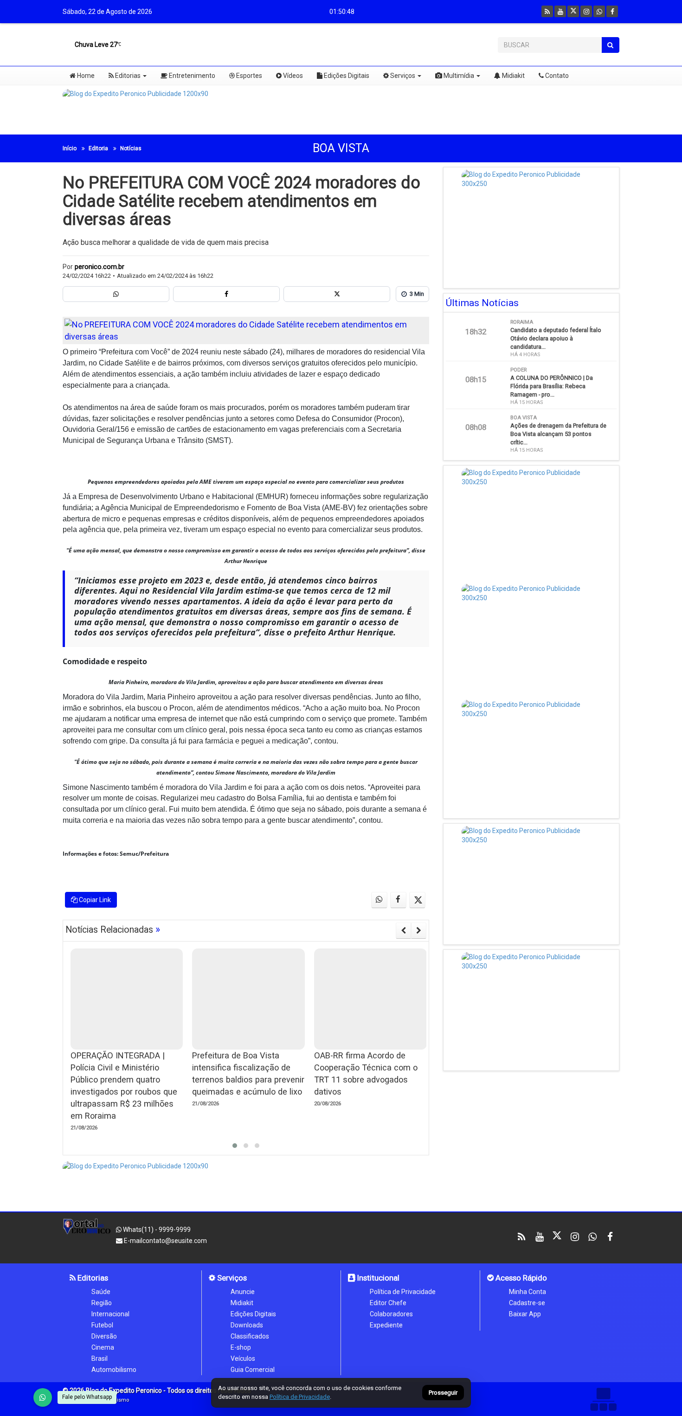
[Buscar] (610, 45)
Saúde (100, 1291)
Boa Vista (341, 148)
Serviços (402, 75)
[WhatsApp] (42, 1397)
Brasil (99, 1358)
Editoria (98, 148)
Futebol (102, 1325)
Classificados (250, 1336)
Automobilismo (113, 1369)
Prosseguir (443, 1393)
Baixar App (525, 1314)
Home (85, 75)
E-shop (241, 1347)
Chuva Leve (95, 44)
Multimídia (458, 75)
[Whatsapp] (599, 11)
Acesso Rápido (520, 1277)
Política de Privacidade (403, 1291)
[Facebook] (612, 11)
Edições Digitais (345, 75)
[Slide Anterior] (403, 930)
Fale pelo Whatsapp (87, 1397)
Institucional (377, 1277)
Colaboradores (391, 1314)
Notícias (131, 148)
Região (101, 1303)
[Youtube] (560, 11)
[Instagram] (586, 11)
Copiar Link (94, 899)
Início (70, 148)
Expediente (386, 1325)
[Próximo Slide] (418, 930)
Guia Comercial (253, 1369)
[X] (573, 11)
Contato (556, 75)
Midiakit (513, 75)
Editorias (127, 75)
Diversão (104, 1336)
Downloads (247, 1325)
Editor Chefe (388, 1303)
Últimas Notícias (482, 302)
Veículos (243, 1358)
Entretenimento (191, 75)
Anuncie (243, 1291)
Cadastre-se (527, 1303)
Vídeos (292, 75)
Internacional (110, 1314)
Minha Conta (527, 1291)
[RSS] (547, 11)
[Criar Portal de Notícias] (603, 1399)
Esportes (248, 75)
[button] (234, 1145)
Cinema (102, 1347)
